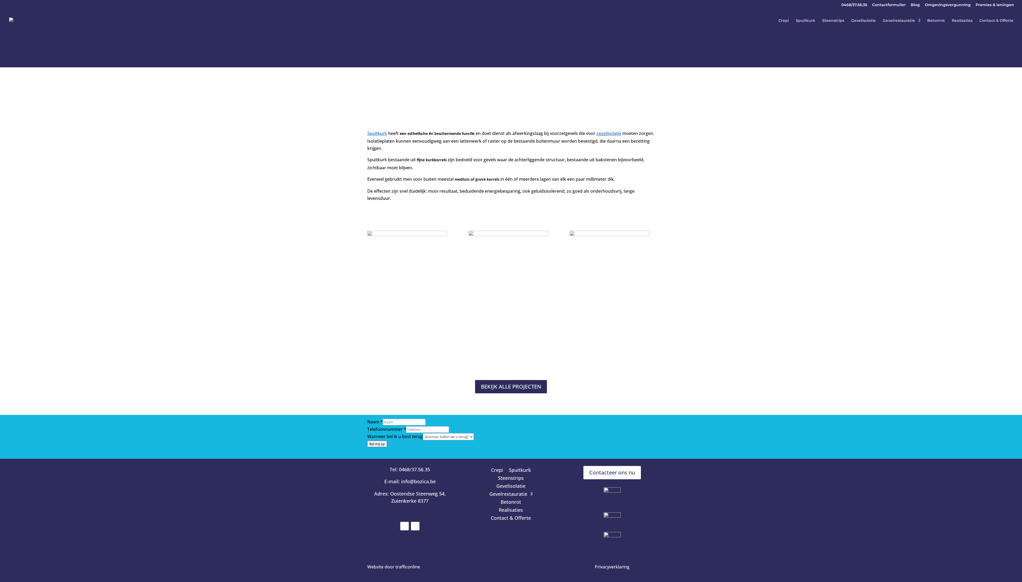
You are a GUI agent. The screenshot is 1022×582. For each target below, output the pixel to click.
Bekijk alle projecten (511, 386)
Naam (375, 422)
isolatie (614, 133)
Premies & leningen (995, 5)
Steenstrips (833, 21)
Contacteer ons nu (612, 472)
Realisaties (962, 21)
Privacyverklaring (612, 567)
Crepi (783, 21)
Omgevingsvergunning (948, 5)
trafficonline (407, 567)
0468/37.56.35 (854, 5)
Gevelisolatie (863, 21)
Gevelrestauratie (899, 21)
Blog (915, 5)
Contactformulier (889, 5)
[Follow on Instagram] (415, 526)
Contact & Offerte (996, 21)
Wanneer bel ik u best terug (395, 436)
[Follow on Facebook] (404, 526)
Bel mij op (377, 443)
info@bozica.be (418, 481)
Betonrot (936, 21)
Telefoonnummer (386, 429)
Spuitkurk (805, 21)
